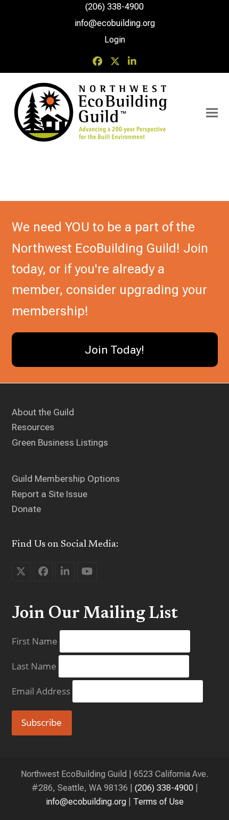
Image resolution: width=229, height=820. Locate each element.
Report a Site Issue (49, 494)
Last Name (35, 666)
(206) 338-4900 (164, 788)
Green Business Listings (60, 442)
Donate (26, 509)
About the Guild (43, 412)
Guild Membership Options (66, 478)
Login (114, 40)
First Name (36, 641)
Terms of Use (158, 802)
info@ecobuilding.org (115, 23)
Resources (33, 427)
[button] (212, 113)
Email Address (42, 691)
